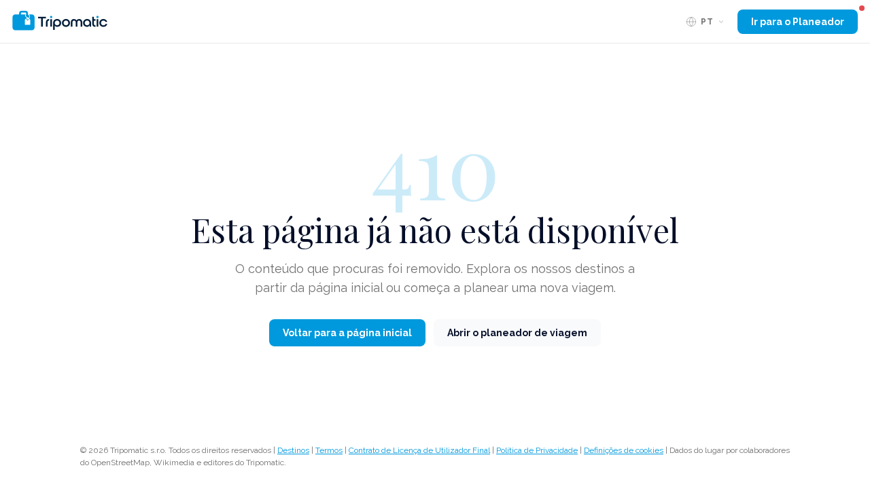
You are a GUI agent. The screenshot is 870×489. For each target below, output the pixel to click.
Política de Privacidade (537, 450)
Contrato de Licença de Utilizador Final (419, 450)
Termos (329, 450)
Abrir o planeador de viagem (517, 332)
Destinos (293, 450)
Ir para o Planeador (797, 21)
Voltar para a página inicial (347, 332)
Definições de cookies (623, 450)
